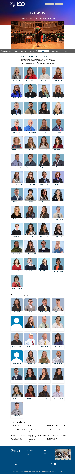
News (45, 453)
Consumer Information (32, 464)
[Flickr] (58, 464)
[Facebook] (48, 464)
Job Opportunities (22, 464)
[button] (59, 4)
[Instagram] (51, 464)
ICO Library (13, 464)
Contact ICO (29, 457)
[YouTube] (55, 464)
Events (45, 456)
